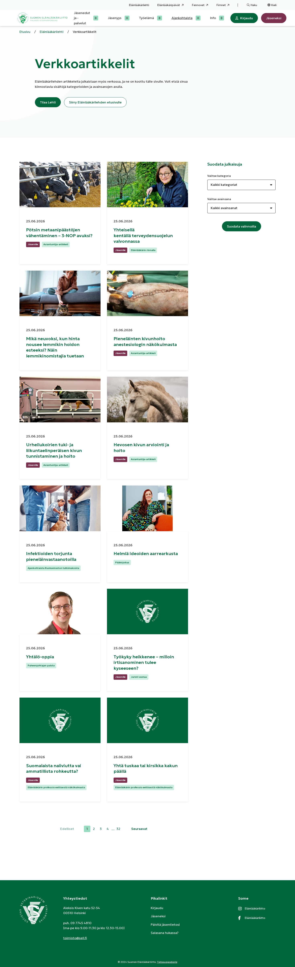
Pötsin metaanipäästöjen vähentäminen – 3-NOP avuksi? (60, 232)
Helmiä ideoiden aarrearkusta (146, 553)
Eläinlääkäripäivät (168, 5)
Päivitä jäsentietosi (165, 924)
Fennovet (198, 5)
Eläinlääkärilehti (139, 5)
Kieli (274, 5)
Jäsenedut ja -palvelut (82, 18)
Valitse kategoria (219, 176)
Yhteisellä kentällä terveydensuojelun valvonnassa (143, 235)
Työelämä (146, 18)
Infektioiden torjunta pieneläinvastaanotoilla (51, 556)
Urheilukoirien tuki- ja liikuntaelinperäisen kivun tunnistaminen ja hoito (54, 450)
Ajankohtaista (182, 18)
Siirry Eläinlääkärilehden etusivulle (95, 102)
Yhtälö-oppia (40, 657)
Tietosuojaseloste (167, 961)
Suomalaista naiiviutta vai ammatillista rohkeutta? (53, 768)
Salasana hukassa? (164, 933)
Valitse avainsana (219, 199)
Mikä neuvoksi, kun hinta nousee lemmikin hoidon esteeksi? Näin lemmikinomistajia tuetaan (55, 347)
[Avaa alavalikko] (95, 18)
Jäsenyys (114, 18)
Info (213, 18)
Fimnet (221, 5)
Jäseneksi (273, 18)
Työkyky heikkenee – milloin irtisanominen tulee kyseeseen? (144, 662)
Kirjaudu (246, 18)
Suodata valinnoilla (241, 226)
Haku (253, 5)
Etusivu (24, 32)
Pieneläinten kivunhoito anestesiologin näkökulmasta (146, 341)
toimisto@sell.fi (75, 938)
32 (118, 829)
